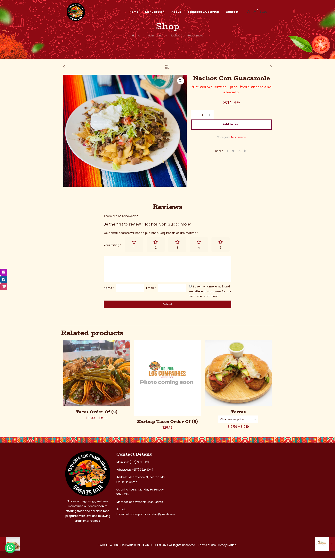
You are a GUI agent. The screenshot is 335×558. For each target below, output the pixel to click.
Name (109, 288)
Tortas (238, 412)
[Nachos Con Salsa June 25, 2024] (325, 544)
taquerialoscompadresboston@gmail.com (145, 514)
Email (151, 288)
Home (136, 35)
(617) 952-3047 (142, 470)
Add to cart (231, 124)
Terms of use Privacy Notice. (217, 545)
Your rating (112, 245)
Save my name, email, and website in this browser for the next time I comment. (210, 291)
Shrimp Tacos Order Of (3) (167, 421)
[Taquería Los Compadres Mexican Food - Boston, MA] (76, 12)
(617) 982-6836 (139, 462)
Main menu (154, 35)
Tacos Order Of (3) (96, 412)
